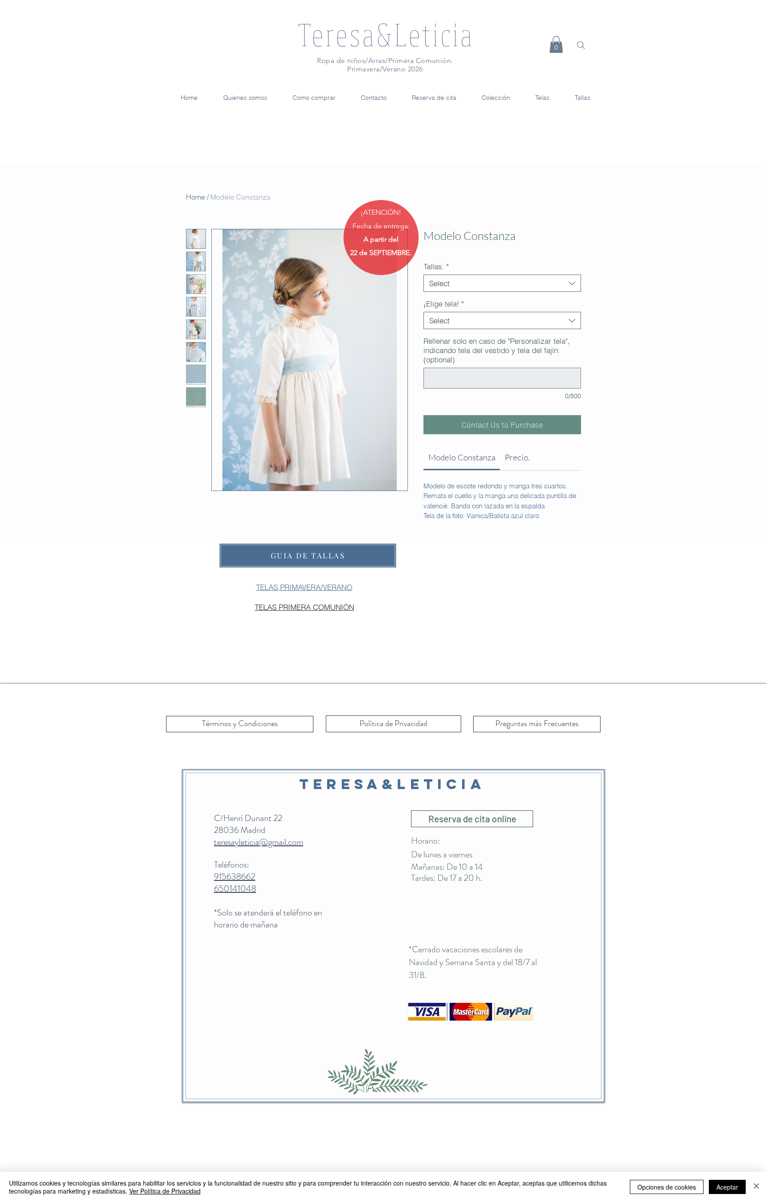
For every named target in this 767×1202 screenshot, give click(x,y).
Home (195, 196)
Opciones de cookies (666, 1186)
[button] (556, 44)
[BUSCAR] (581, 45)
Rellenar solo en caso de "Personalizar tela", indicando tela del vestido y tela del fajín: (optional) (496, 350)
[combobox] (502, 283)
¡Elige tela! (443, 303)
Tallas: (436, 266)
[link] (461, 457)
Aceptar (727, 1186)
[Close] (756, 1187)
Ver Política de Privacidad (165, 1190)
